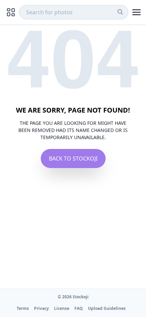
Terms (23, 308)
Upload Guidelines (107, 308)
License (61, 308)
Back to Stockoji (73, 158)
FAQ (78, 308)
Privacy (41, 308)
